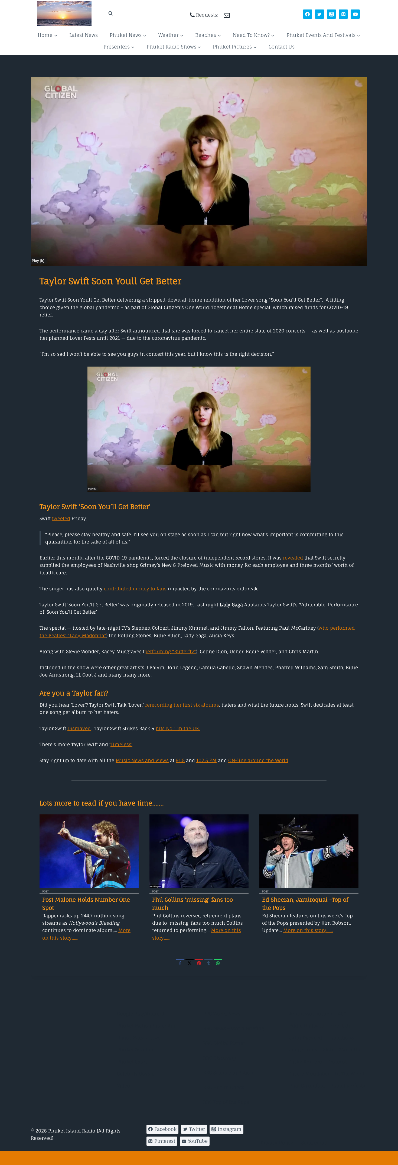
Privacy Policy (276, 1142)
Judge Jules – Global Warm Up (324, 1049)
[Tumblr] (208, 963)
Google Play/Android (140, 1014)
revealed (293, 558)
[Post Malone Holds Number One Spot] (89, 851)
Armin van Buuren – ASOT (319, 1014)
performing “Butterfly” (170, 651)
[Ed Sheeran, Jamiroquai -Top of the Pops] (308, 851)
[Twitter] (319, 14)
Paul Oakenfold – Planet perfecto (327, 1085)
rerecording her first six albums (182, 705)
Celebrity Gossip (136, 1073)
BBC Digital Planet (224, 1043)
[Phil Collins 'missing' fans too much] (199, 851)
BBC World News (221, 1014)
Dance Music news (139, 1037)
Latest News (83, 35)
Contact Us (282, 47)
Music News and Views (142, 760)
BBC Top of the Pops (226, 1102)
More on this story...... (308, 930)
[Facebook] (307, 14)
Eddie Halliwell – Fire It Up (320, 1025)
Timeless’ (121, 744)
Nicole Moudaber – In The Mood (326, 1073)
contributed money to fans (135, 588)
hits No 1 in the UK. (178, 728)
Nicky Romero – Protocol (318, 1061)
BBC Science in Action (228, 1072)
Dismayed (79, 728)
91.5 (180, 760)
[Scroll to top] (199, 1158)
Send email (314, 1142)
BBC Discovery (219, 1058)
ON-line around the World (258, 760)
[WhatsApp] (218, 963)
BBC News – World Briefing (233, 1028)
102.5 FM (206, 760)
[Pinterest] (343, 14)
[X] (189, 963)
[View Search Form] (105, 13)
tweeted (61, 518)
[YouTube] (355, 14)
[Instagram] (331, 14)
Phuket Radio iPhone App (147, 1025)
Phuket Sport (132, 1061)
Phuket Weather (135, 1049)
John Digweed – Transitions (321, 1037)
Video (123, 1085)
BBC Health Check (223, 1087)
